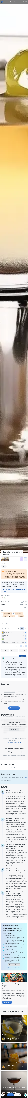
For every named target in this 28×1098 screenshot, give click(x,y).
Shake (11, 742)
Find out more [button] (14, 729)
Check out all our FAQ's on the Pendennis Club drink (13, 590)
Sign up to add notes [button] (15, 752)
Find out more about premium (13, 967)
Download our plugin (7, 989)
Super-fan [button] (15, 650)
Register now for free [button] (14, 964)
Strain (15, 742)
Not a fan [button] (24, 650)
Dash (8, 742)
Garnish (19, 742)
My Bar (6, 575)
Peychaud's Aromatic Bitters (11, 642)
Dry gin (6, 635)
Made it (11, 1094)
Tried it (18, 1094)
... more (15, 586)
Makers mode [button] (15, 708)
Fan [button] (6, 650)
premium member (12, 932)
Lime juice (7, 639)
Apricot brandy (8, 632)
